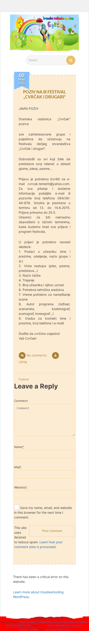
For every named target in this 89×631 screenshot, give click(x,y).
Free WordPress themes (65, 625)
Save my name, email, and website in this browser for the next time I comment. (43, 512)
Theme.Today (28, 629)
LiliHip (23, 362)
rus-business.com (58, 629)
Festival (24, 379)
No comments (37, 355)
